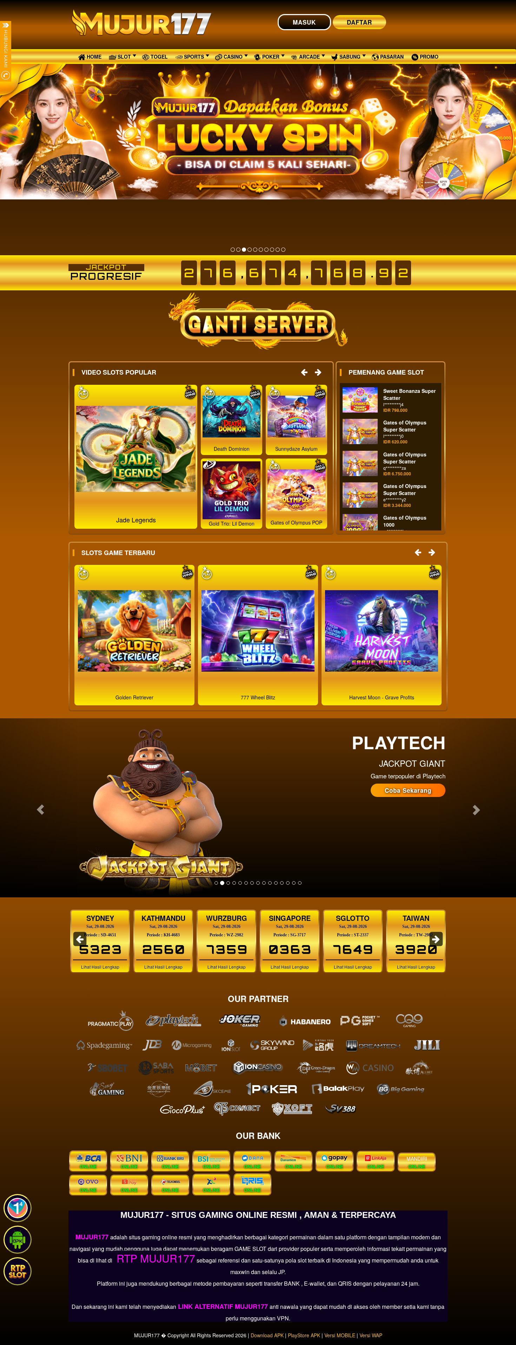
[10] (283, 250)
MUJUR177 (92, 1236)
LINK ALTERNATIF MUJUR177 (223, 1306)
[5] (255, 250)
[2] (238, 250)
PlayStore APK (304, 1335)
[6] (261, 250)
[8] (272, 250)
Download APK (267, 1335)
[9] (278, 250)
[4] (249, 250)
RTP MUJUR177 (154, 1258)
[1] (233, 250)
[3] (244, 250)
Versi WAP (370, 1335)
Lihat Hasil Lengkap (100, 967)
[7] (266, 250)
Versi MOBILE (339, 1335)
